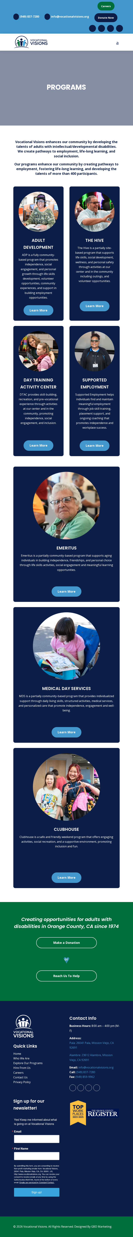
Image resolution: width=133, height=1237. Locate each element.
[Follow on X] (88, 1087)
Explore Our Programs (28, 1063)
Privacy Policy (22, 1082)
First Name (21, 1148)
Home (17, 1054)
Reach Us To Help (66, 976)
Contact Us (20, 1077)
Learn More (38, 310)
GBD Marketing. (101, 1226)
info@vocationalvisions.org (70, 16)
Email (17, 1131)
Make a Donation (66, 943)
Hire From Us (21, 1068)
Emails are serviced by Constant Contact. (36, 1182)
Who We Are (21, 1058)
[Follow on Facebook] (72, 1087)
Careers (106, 6)
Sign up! (37, 1192)
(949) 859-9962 (85, 1077)
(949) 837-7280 (29, 16)
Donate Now (106, 17)
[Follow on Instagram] (80, 1087)
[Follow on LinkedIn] (96, 1087)
